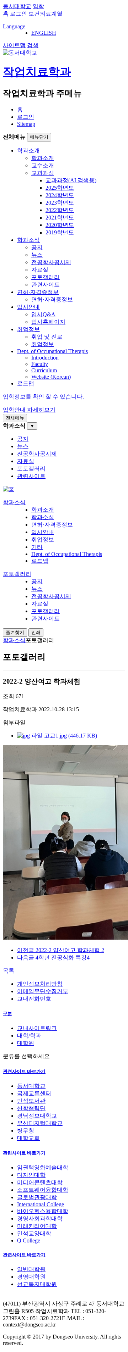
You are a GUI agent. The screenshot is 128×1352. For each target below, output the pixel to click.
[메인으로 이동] (8, 489)
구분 (7, 1013)
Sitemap (26, 124)
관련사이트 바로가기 (24, 1071)
